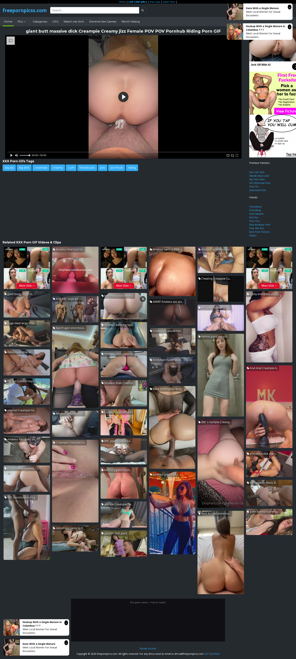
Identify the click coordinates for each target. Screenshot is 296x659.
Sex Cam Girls (256, 172)
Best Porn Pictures (259, 231)
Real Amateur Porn (259, 224)
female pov (87, 167)
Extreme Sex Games (102, 21)
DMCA (216, 653)
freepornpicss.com (25, 10)
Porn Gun (155, 1)
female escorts (148, 648)
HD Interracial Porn (259, 183)
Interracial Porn (257, 190)
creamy (58, 167)
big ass (9, 167)
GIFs (55, 21)
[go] (142, 10)
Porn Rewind (256, 213)
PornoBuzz (255, 206)
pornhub (116, 167)
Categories (40, 21)
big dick (24, 167)
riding (132, 167)
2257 (207, 653)
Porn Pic (253, 186)
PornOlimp (255, 210)
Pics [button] (20, 21)
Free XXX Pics (256, 228)
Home (122, 1)
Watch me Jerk (74, 21)
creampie (41, 167)
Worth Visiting (130, 21)
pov (102, 167)
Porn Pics (254, 221)
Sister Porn (169, 1)
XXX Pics (253, 217)
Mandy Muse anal (259, 175)
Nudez (252, 235)
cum (71, 167)
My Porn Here (257, 179)
